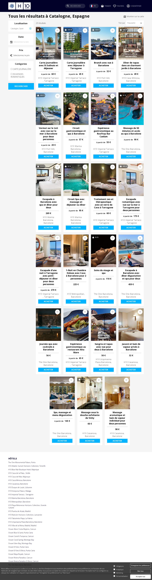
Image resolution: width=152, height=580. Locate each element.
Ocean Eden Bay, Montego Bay (20, 543)
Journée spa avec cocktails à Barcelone (48, 347)
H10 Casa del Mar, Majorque (19, 477)
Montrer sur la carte (135, 16)
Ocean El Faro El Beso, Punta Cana (21, 550)
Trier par (122, 23)
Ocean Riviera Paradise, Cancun (20, 558)
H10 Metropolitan (75, 294)
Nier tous (140, 571)
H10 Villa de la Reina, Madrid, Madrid (22, 525)
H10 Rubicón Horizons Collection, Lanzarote (25, 515)
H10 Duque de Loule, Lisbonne (20, 487)
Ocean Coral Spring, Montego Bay (21, 540)
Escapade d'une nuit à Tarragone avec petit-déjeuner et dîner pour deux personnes (48, 277)
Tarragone (49, 81)
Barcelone (104, 81)
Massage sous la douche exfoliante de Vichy (90, 415)
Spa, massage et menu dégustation (62, 413)
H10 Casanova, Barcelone (18, 484)
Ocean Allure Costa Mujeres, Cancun (22, 529)
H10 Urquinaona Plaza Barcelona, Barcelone (25, 522)
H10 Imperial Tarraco (48, 78)
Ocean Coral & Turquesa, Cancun (21, 536)
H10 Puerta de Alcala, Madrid (19, 511)
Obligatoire (120, 566)
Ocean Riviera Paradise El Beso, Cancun (23, 561)
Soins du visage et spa (103, 271)
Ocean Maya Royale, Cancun (19, 554)
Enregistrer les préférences (140, 565)
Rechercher (21, 86)
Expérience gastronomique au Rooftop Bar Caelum (103, 132)
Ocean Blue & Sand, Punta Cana (20, 533)
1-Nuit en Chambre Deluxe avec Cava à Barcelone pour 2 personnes (76, 274)
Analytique (120, 569)
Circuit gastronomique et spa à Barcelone (76, 131)
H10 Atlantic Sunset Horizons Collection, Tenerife (26, 466)
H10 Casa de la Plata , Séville (19, 473)
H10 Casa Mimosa (130, 78)
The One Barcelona (130, 149)
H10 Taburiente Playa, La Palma (20, 518)
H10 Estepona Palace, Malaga (19, 491)
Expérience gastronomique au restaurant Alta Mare (76, 348)
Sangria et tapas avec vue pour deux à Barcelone (103, 347)
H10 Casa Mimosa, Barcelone (19, 480)
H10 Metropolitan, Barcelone (19, 502)
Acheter (48, 85)
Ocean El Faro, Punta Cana (18, 547)
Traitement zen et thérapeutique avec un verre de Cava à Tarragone (103, 203)
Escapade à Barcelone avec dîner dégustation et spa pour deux (131, 274)
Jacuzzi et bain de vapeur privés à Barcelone (131, 347)
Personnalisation (122, 576)
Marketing (119, 573)
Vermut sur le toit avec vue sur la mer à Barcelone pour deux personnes (48, 134)
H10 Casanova (131, 362)
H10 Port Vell (103, 78)
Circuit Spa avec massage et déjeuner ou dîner (76, 202)
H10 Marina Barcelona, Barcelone (21, 498)
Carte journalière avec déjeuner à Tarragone (76, 65)
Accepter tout (140, 576)
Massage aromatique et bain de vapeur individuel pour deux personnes (117, 418)
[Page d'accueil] (19, 6)
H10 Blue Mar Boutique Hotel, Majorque (23, 469)
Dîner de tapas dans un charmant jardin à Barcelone (131, 65)
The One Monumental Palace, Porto (22, 462)
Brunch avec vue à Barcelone (103, 64)
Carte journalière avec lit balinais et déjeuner (48, 65)
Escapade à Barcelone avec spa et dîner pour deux (48, 203)
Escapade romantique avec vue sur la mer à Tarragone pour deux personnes (131, 205)
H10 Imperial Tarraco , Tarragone (20, 494)
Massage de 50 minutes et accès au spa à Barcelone (131, 131)
